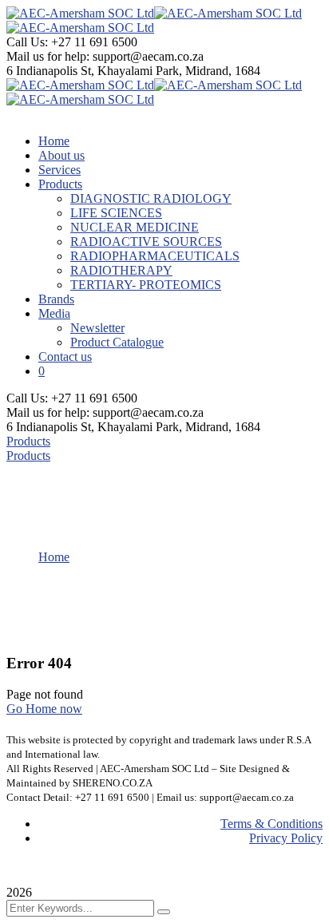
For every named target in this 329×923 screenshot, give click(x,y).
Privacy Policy (286, 838)
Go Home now (44, 708)
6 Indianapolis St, (51, 70)
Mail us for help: (47, 56)
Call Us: (28, 42)
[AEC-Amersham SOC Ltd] (80, 13)
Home (53, 557)
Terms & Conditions (271, 823)
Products (28, 441)
